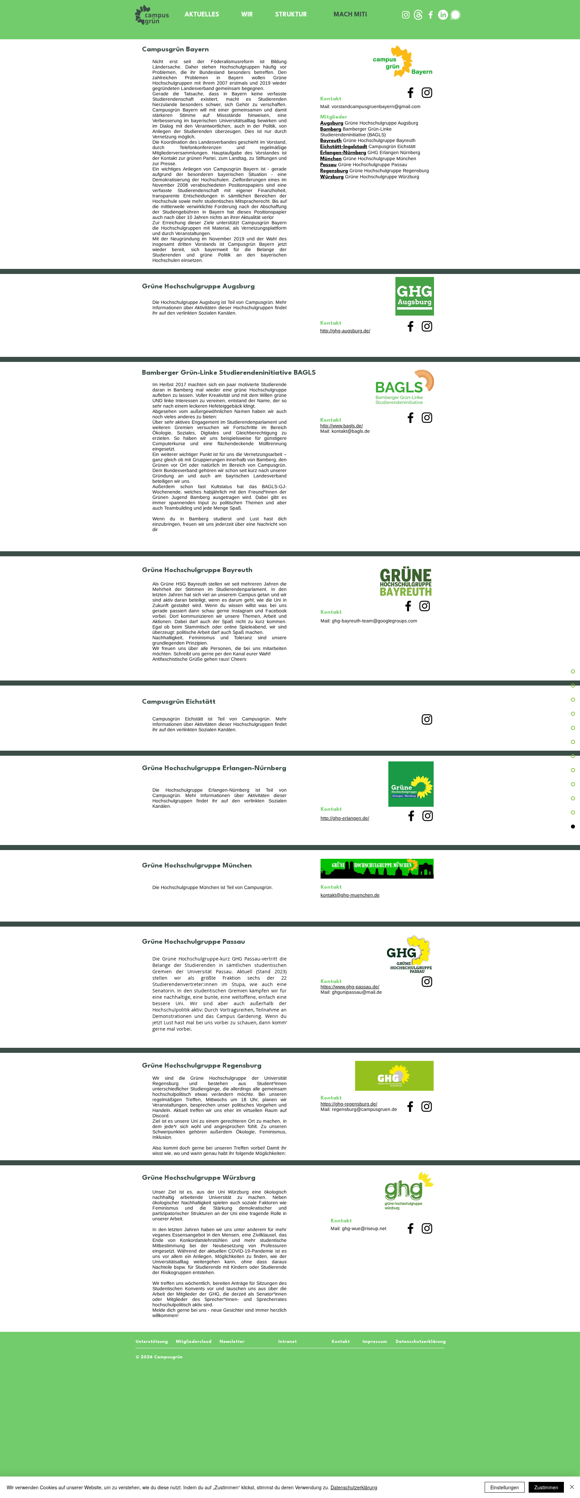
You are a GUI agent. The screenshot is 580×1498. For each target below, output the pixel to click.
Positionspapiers (246, 185)
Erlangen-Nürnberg (343, 152)
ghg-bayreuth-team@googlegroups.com (374, 620)
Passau (328, 165)
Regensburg (334, 171)
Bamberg (330, 129)
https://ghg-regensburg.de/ (349, 1104)
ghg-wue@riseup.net (364, 1228)
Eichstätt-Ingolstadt (343, 146)
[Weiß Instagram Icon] (406, 15)
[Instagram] (427, 93)
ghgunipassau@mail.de (357, 992)
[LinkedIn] (443, 15)
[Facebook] (410, 93)
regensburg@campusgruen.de (364, 1109)
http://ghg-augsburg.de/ (345, 330)
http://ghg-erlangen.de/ (345, 818)
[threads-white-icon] (418, 15)
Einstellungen (504, 1487)
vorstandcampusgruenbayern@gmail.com (376, 106)
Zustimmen (546, 1487)
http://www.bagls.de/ (341, 425)
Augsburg (331, 123)
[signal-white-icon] (455, 15)
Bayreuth (331, 140)
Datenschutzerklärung (354, 1487)
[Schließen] (572, 1487)
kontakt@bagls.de (351, 431)
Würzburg (332, 177)
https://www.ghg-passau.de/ (350, 986)
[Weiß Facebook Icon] (431, 15)
